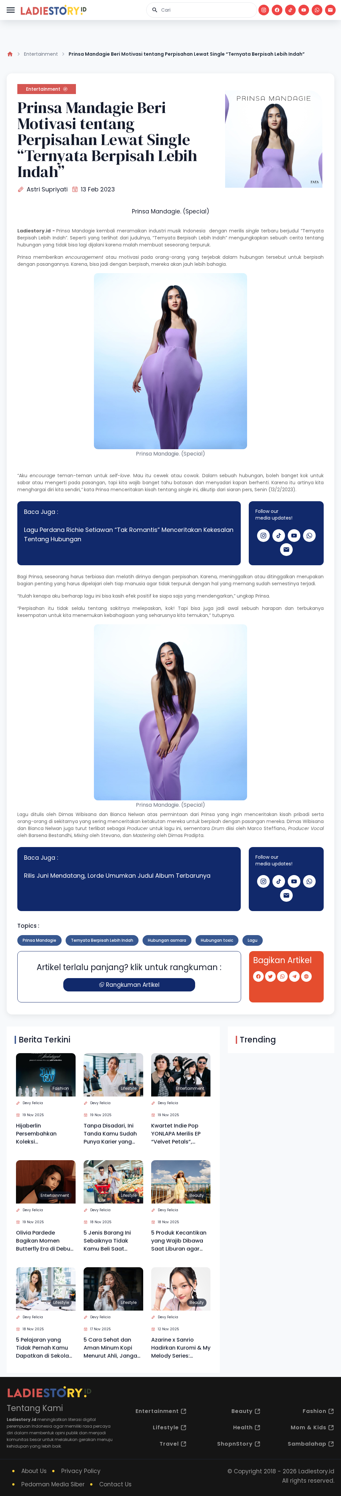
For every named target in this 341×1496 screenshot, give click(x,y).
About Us (34, 1471)
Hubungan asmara (167, 940)
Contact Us (115, 1484)
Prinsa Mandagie (75, 230)
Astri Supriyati (47, 189)
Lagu (252, 940)
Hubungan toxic (217, 940)
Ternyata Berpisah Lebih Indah (102, 940)
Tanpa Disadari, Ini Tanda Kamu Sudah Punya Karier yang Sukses (110, 1134)
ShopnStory (235, 1444)
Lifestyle (129, 1088)
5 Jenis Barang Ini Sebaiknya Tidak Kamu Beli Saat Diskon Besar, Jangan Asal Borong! (113, 1241)
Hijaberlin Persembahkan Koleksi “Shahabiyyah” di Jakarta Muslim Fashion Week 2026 (42, 1134)
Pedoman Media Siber (53, 1484)
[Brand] (53, 10)
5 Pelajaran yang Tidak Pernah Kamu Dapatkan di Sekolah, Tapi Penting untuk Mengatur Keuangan (45, 1348)
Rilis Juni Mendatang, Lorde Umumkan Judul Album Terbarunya (117, 875)
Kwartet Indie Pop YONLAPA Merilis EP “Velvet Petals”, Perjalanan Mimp (175, 1134)
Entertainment (41, 54)
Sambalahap (307, 1444)
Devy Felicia (33, 1102)
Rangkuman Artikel (133, 985)
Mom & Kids (308, 1427)
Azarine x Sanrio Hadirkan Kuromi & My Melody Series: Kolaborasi (180, 1348)
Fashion (61, 1088)
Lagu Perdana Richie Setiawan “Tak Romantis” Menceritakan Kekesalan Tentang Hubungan (128, 534)
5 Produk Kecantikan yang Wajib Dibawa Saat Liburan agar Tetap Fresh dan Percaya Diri (178, 1241)
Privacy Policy (81, 1471)
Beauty (196, 1195)
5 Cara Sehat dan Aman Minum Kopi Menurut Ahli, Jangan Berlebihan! (112, 1348)
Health (243, 1427)
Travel (169, 1444)
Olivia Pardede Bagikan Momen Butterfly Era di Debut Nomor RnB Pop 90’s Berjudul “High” (44, 1241)
